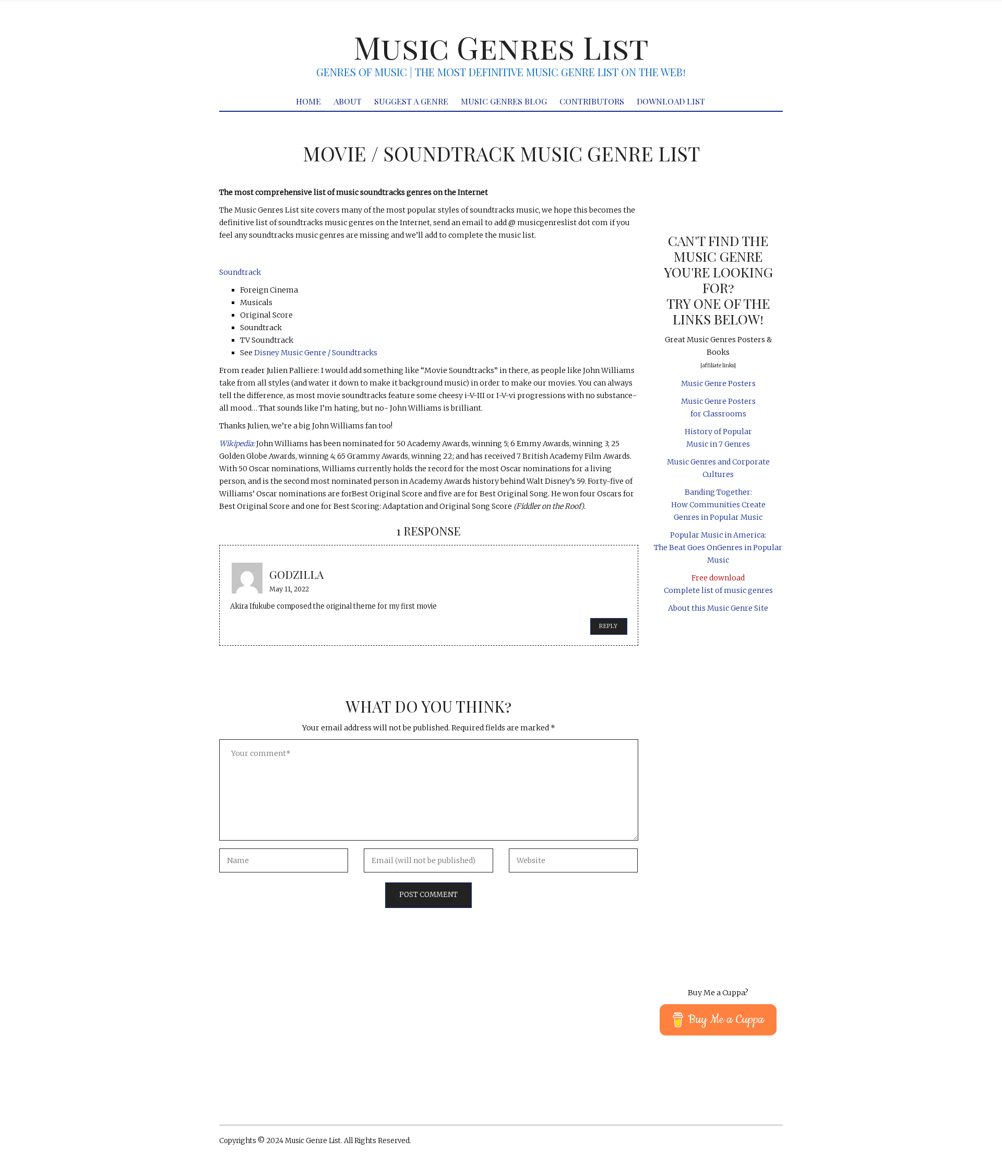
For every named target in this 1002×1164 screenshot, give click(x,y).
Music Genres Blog (504, 101)
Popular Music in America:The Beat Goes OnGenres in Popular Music (718, 547)
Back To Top (763, 1142)
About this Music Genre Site (718, 608)
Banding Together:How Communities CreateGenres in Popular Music (718, 504)
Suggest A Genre (411, 101)
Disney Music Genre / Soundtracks (315, 352)
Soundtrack (240, 272)
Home (308, 101)
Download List (671, 101)
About (347, 101)
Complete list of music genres (718, 590)
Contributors (591, 101)
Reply (608, 626)
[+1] (428, 254)
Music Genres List (501, 46)
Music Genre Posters (718, 383)
